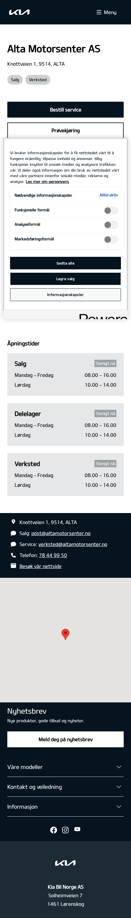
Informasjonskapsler (65, 295)
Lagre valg (65, 279)
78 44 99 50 (53, 555)
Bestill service (65, 109)
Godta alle (66, 263)
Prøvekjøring (65, 130)
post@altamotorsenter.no (60, 533)
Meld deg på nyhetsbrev (66, 739)
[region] (65, 228)
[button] (65, 634)
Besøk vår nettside (40, 566)
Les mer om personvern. (47, 181)
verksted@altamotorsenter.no (72, 544)
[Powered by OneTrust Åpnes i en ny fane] (101, 315)
